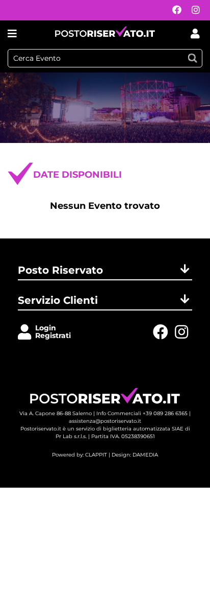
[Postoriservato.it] (105, 33)
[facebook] (174, 10)
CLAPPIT (96, 454)
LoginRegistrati (53, 331)
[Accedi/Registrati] (26, 332)
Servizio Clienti (58, 300)
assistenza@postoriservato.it (105, 421)
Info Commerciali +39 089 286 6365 (142, 413)
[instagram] (193, 10)
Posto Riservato (60, 270)
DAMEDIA (145, 454)
